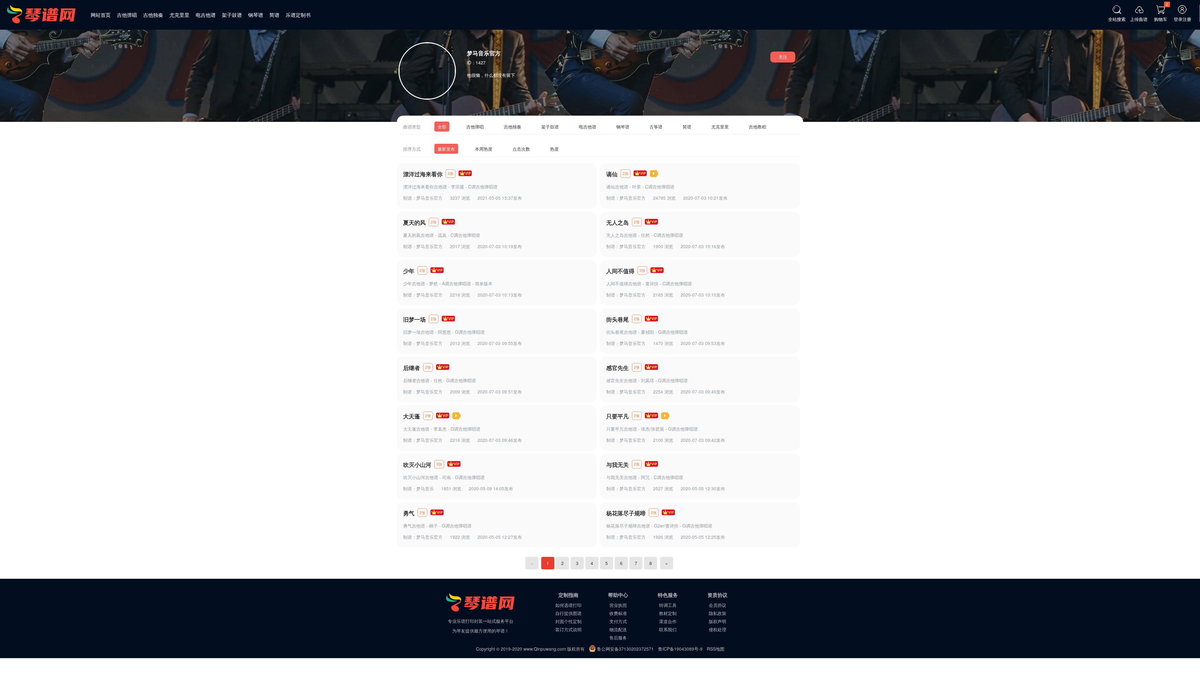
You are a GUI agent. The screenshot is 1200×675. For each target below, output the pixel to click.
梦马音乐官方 (429, 198)
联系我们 (668, 629)
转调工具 (668, 605)
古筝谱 (655, 126)
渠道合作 (668, 621)
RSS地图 (715, 649)
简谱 (274, 14)
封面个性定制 (568, 621)
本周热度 (483, 149)
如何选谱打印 (568, 605)
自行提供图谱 (568, 613)
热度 (554, 149)
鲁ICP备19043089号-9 (680, 649)
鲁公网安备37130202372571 (625, 649)
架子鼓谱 (232, 14)
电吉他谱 (206, 14)
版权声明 (717, 621)
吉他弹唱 (127, 14)
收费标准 (618, 613)
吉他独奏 (153, 14)
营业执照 (618, 605)
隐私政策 (717, 613)
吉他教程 (757, 126)
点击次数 (521, 149)
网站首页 (101, 14)
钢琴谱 (255, 14)
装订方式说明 (568, 629)
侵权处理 (717, 629)
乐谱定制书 (298, 14)
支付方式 (618, 621)
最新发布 (446, 149)
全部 (442, 126)
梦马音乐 (425, 488)
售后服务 (618, 637)
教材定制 (668, 613)
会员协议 (717, 605)
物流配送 (618, 629)
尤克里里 (179, 14)
